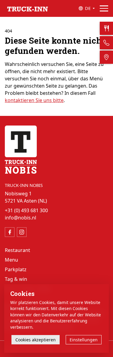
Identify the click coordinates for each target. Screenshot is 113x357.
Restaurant (17, 250)
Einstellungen (84, 340)
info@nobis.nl (20, 217)
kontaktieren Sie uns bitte (34, 100)
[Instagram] (22, 232)
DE (88, 8)
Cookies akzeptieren (35, 340)
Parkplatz (16, 269)
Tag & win (16, 279)
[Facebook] (9, 232)
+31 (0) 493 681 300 (26, 210)
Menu (11, 259)
